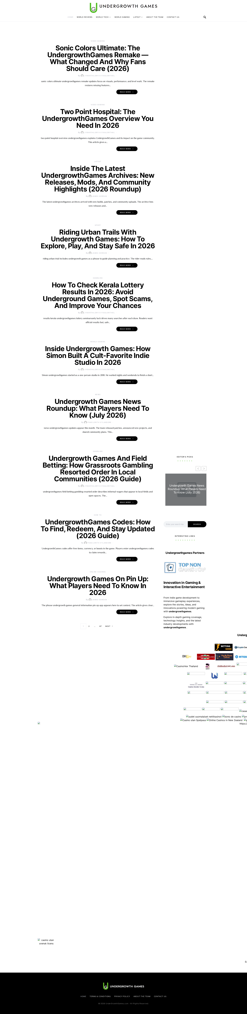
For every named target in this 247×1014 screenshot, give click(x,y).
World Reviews (85, 17)
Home (70, 17)
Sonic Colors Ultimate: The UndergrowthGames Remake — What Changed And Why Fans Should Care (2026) (97, 58)
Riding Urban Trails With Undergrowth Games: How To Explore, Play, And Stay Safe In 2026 (98, 239)
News (98, 394)
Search (197, 524)
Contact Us (173, 17)
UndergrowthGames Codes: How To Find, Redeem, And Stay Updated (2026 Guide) (98, 529)
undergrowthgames (175, 627)
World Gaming (122, 17)
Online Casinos (98, 572)
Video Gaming (98, 41)
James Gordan (99, 196)
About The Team (154, 17)
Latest (137, 17)
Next (107, 626)
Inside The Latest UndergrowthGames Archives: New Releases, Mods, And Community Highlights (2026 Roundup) (97, 178)
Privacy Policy (122, 996)
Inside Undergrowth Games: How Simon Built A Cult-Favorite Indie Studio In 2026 (97, 355)
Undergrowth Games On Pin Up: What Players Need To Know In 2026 (97, 586)
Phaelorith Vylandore (99, 422)
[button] (204, 468)
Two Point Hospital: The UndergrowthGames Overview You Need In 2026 (97, 118)
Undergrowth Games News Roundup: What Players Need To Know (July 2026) (97, 408)
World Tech (102, 17)
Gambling (98, 278)
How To (97, 515)
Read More (125, 92)
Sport (98, 225)
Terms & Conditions (100, 996)
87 (100, 626)
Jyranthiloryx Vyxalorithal (99, 76)
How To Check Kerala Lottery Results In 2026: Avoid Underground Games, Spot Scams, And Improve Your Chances (98, 295)
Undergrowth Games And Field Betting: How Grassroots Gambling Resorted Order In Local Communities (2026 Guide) (98, 468)
